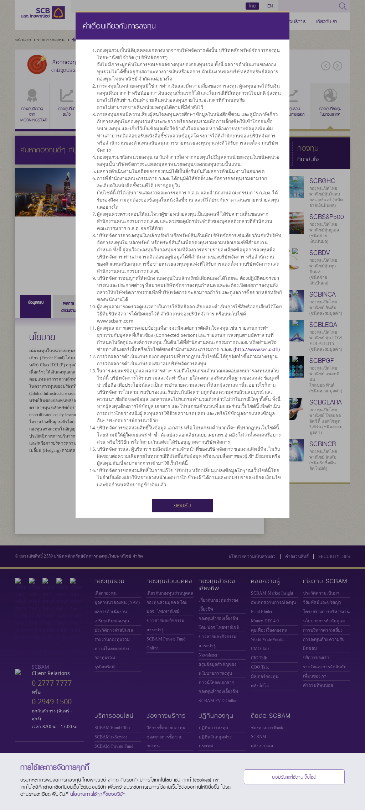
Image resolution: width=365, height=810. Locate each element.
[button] (182, 505)
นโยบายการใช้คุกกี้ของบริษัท (97, 794)
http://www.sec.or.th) (257, 349)
